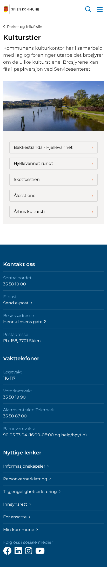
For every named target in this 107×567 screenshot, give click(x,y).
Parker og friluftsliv (24, 26)
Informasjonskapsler (24, 466)
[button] (88, 10)
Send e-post (16, 302)
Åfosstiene (25, 195)
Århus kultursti (29, 211)
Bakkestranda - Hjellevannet (43, 147)
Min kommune (19, 529)
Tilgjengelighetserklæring (30, 491)
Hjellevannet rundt (33, 163)
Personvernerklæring (25, 478)
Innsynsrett (15, 504)
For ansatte (15, 516)
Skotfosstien (27, 179)
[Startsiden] (21, 9)
